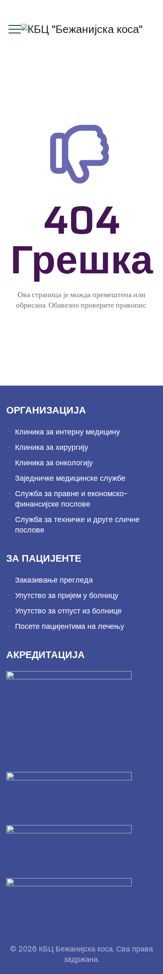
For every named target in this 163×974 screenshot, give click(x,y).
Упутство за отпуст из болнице (68, 611)
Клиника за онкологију (54, 462)
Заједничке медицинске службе (70, 478)
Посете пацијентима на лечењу (69, 626)
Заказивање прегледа (54, 580)
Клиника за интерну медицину (67, 431)
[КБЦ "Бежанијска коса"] (82, 29)
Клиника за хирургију (51, 447)
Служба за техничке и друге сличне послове (77, 524)
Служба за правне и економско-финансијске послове (71, 498)
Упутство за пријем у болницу (66, 595)
